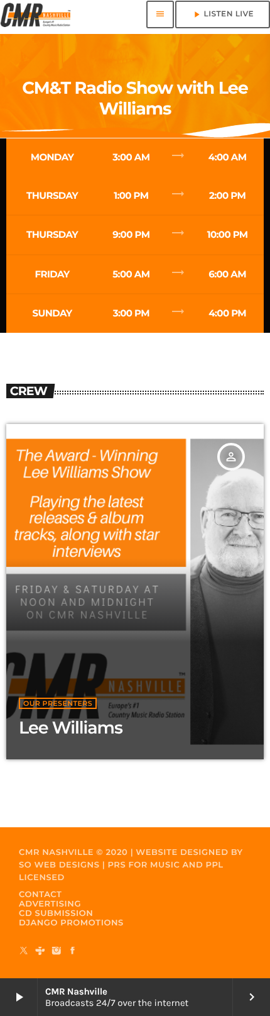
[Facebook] (73, 951)
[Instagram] (56, 951)
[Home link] (35, 14)
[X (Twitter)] (24, 951)
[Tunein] (40, 951)
